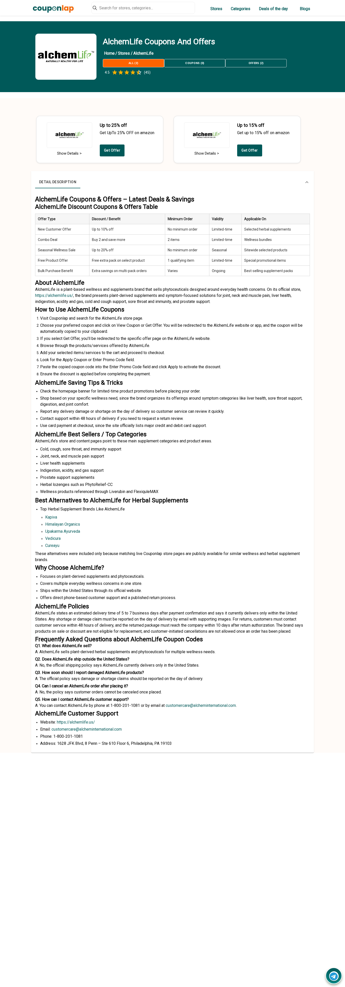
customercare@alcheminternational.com (87, 729)
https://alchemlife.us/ (54, 295)
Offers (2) (256, 63)
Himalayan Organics (62, 524)
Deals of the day (273, 8)
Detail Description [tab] (57, 182)
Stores (216, 8)
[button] (172, 182)
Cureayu (52, 545)
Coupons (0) (194, 63)
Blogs (305, 8)
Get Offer (112, 150)
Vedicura (53, 538)
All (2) (133, 63)
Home (109, 53)
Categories (240, 8)
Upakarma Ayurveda (62, 531)
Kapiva (51, 517)
